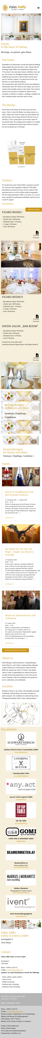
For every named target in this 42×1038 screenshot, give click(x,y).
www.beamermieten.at (21, 867)
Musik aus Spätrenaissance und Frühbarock (20, 617)
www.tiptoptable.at (21, 823)
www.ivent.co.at (21, 916)
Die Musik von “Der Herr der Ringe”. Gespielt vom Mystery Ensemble (19, 551)
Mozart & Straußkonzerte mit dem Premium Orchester (19, 493)
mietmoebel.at (21, 841)
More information (7, 204)
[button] (38, 7)
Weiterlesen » (9, 517)
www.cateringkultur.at (21, 776)
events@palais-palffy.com (14, 970)
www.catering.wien (21, 752)
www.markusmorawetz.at (21, 892)
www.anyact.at (21, 799)
